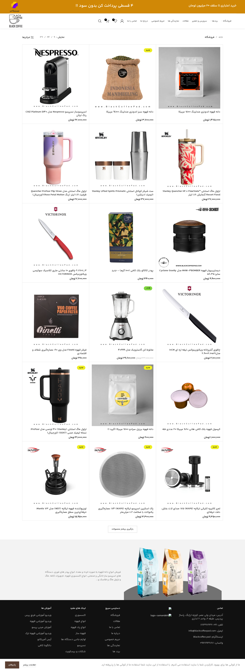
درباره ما (115, 633)
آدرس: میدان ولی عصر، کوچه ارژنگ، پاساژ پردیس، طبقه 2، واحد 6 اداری (201, 617)
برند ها (116, 652)
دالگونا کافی (44, 645)
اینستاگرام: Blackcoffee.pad (208, 637)
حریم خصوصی (112, 639)
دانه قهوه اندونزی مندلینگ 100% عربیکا (199, 112)
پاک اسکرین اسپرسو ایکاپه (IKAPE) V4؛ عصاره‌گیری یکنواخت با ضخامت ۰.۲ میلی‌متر (125, 510)
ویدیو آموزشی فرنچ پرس (38, 615)
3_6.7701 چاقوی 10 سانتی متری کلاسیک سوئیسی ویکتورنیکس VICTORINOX (60, 272)
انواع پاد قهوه (78, 627)
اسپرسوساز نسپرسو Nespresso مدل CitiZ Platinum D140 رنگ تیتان (56, 113)
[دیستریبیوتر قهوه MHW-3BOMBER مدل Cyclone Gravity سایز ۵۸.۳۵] (189, 236)
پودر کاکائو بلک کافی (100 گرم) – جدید (132, 271)
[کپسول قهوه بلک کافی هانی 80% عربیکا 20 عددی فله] (189, 395)
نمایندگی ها (113, 645)
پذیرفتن (12, 664)
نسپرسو (81, 645)
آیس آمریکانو (44, 639)
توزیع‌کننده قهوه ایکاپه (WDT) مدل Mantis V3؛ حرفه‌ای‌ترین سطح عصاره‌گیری (61, 510)
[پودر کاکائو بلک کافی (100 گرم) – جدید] (122, 236)
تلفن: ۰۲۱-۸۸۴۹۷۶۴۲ (211, 625)
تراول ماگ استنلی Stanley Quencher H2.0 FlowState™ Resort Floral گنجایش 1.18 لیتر (191, 193)
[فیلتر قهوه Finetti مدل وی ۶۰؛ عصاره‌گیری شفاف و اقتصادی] (56, 316)
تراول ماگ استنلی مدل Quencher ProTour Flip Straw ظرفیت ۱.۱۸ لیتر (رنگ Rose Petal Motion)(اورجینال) (59, 193)
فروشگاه (115, 615)
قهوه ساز (81, 633)
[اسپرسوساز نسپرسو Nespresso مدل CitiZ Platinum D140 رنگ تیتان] (56, 78)
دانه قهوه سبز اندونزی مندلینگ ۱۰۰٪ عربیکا (129, 112)
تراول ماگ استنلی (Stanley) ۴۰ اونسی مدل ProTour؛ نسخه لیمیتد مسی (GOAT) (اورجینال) (58, 431)
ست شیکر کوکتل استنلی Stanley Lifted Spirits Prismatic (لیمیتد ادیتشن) (122, 193)
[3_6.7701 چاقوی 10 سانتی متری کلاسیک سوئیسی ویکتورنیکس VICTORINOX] (56, 236)
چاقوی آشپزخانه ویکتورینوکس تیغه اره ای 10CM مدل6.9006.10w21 (194, 351)
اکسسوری (80, 615)
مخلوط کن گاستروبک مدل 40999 (135, 350)
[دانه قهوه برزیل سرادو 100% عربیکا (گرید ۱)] (122, 395)
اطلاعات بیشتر (29, 665)
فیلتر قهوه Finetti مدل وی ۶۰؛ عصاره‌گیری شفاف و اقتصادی (59, 351)
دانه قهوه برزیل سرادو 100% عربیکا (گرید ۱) (130, 429)
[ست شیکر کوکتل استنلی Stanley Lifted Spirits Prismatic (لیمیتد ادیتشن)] (122, 157)
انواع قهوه (80, 621)
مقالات (116, 621)
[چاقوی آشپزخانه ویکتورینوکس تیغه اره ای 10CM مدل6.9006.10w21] (189, 316)
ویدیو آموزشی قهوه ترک (38, 633)
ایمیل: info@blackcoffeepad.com (205, 631)
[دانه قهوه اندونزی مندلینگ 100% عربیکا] (189, 78)
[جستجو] (99, 21)
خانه (221, 37)
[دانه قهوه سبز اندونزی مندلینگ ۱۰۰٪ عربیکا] (122, 78)
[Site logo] (14, 7)
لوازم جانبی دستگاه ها (73, 639)
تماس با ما (114, 627)
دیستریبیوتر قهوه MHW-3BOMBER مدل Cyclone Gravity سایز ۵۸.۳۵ (189, 272)
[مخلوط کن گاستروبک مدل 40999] (122, 316)
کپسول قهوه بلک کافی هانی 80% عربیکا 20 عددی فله (191, 429)
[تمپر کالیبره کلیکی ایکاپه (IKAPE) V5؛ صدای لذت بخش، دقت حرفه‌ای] (189, 474)
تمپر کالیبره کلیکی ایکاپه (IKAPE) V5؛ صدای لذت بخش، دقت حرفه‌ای (190, 510)
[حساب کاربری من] (122, 21)
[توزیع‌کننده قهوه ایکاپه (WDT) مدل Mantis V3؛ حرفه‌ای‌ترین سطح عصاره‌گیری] (56, 474)
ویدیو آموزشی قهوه (40, 621)
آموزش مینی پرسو (41, 627)
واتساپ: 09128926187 (211, 643)
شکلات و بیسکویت (75, 652)
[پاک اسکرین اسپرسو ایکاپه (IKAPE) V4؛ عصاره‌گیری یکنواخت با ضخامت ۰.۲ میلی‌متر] (122, 474)
